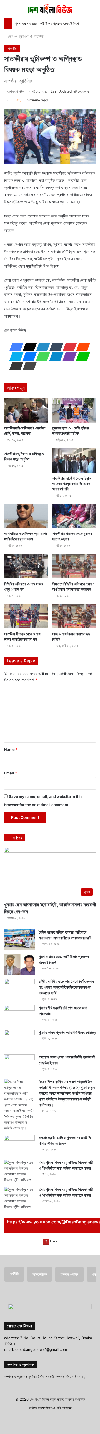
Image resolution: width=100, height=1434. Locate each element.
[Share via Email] (14, 366)
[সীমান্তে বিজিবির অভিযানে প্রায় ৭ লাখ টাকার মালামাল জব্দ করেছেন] (74, 566)
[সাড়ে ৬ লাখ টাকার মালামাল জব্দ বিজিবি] (74, 616)
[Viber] (68, 356)
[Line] (81, 356)
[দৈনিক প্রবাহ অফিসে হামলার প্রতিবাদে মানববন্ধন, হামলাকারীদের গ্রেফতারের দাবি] (19, 939)
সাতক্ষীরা (39, 36)
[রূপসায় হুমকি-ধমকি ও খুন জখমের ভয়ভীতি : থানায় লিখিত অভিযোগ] (19, 1145)
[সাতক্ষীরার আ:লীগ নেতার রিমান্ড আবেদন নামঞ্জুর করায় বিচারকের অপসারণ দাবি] (74, 460)
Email (10, 773)
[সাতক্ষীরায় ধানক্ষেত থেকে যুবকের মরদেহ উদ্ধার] (74, 516)
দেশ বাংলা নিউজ (16, 91)
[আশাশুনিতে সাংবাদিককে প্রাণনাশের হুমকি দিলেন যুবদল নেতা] (26, 516)
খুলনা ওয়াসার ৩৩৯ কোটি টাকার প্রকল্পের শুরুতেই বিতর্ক (47, 23)
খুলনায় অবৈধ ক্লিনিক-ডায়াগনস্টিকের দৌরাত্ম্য (67, 1032)
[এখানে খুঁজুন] (93, 11)
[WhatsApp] (41, 356)
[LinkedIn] (41, 347)
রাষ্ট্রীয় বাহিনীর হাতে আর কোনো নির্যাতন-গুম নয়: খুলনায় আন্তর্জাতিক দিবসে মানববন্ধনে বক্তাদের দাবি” (66, 987)
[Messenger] (28, 356)
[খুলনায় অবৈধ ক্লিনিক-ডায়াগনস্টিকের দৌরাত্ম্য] (19, 1040)
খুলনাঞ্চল (23, 36)
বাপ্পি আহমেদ (64, 1408)
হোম (10, 36)
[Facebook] (14, 347)
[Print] (28, 366)
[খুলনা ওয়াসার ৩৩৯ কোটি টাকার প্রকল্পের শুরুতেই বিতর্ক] (19, 964)
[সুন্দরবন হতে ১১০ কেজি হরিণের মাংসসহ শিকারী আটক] (74, 410)
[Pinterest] (68, 347)
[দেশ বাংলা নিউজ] (50, 9)
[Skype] (14, 356)
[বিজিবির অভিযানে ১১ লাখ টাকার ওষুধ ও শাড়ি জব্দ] (26, 566)
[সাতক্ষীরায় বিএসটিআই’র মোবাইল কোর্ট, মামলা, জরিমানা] (26, 410)
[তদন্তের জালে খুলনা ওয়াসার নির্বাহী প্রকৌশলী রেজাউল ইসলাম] (19, 1064)
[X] (28, 347)
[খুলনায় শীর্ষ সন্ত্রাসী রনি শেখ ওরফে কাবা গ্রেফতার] (19, 1015)
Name (11, 749)
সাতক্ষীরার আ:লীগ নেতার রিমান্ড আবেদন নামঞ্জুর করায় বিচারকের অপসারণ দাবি (71, 483)
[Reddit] (81, 347)
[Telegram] (54, 356)
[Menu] (7, 11)
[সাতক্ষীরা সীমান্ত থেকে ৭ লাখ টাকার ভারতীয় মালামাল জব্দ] (26, 616)
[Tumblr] (54, 347)
